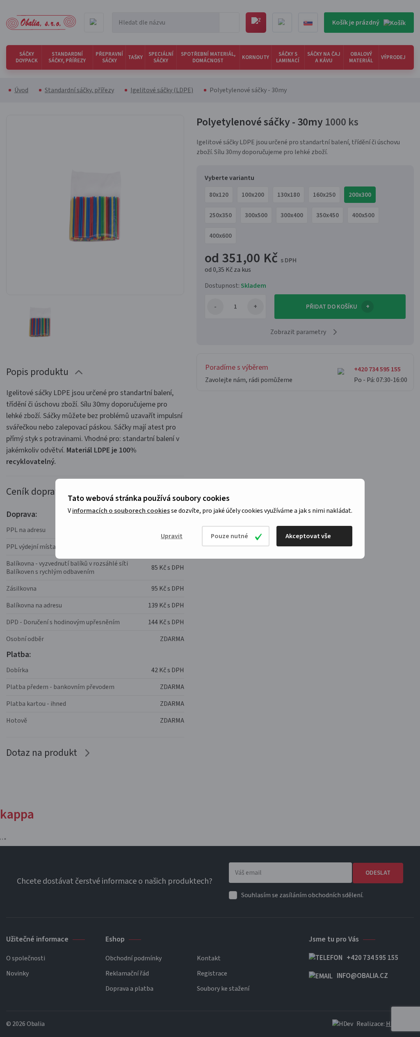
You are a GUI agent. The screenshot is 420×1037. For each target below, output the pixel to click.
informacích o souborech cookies (121, 510)
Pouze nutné (229, 536)
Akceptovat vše (308, 536)
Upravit (172, 536)
